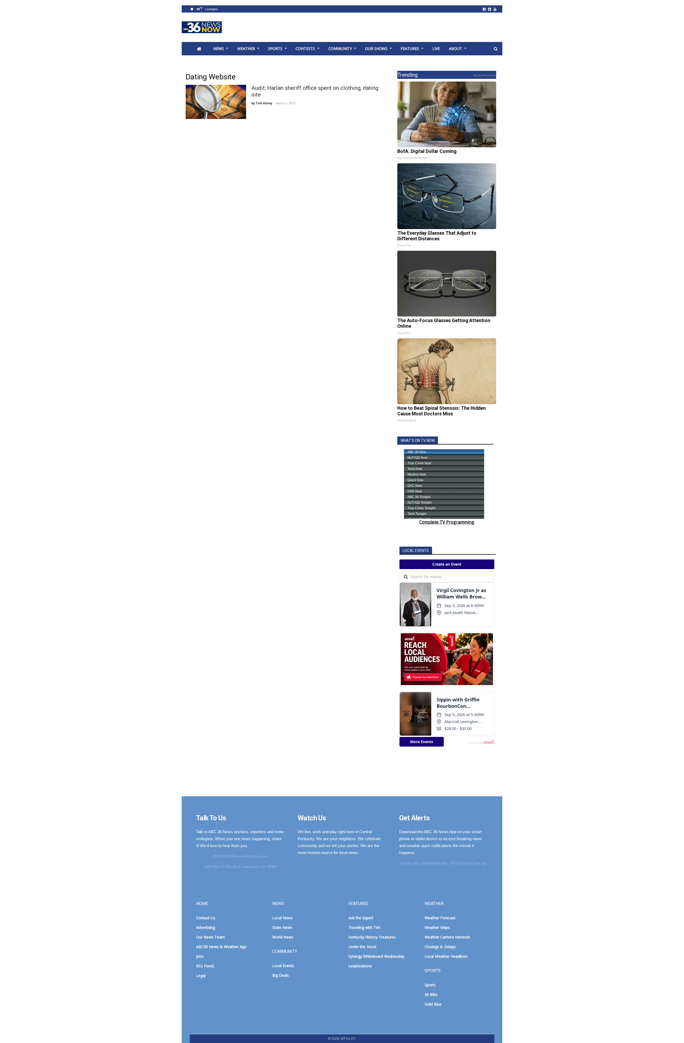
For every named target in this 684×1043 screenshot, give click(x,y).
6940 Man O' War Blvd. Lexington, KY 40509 (240, 867)
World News (282, 937)
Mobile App (410, 863)
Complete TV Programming (446, 522)
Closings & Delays (440, 946)
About (455, 48)
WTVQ (202, 27)
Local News (282, 917)
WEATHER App (435, 863)
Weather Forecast (440, 917)
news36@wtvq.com (251, 856)
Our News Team (210, 937)
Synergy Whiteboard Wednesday (376, 956)
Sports (275, 48)
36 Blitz (431, 994)
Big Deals (280, 975)
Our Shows (376, 48)
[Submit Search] (496, 49)
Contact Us (205, 917)
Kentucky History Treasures (372, 937)
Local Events (283, 965)
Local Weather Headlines (446, 956)
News (218, 48)
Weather (246, 48)
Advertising (205, 927)
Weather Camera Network (447, 937)
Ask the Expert (360, 917)
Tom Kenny (264, 103)
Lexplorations (360, 965)
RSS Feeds (205, 965)
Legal (200, 975)
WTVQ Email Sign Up (468, 863)
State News (282, 927)
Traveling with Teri (364, 927)
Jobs (200, 956)
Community (340, 48)
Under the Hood (362, 946)
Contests (305, 48)
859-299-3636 (223, 856)
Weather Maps (437, 927)
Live (436, 48)
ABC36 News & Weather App (221, 946)
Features (410, 48)
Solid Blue (433, 1004)
